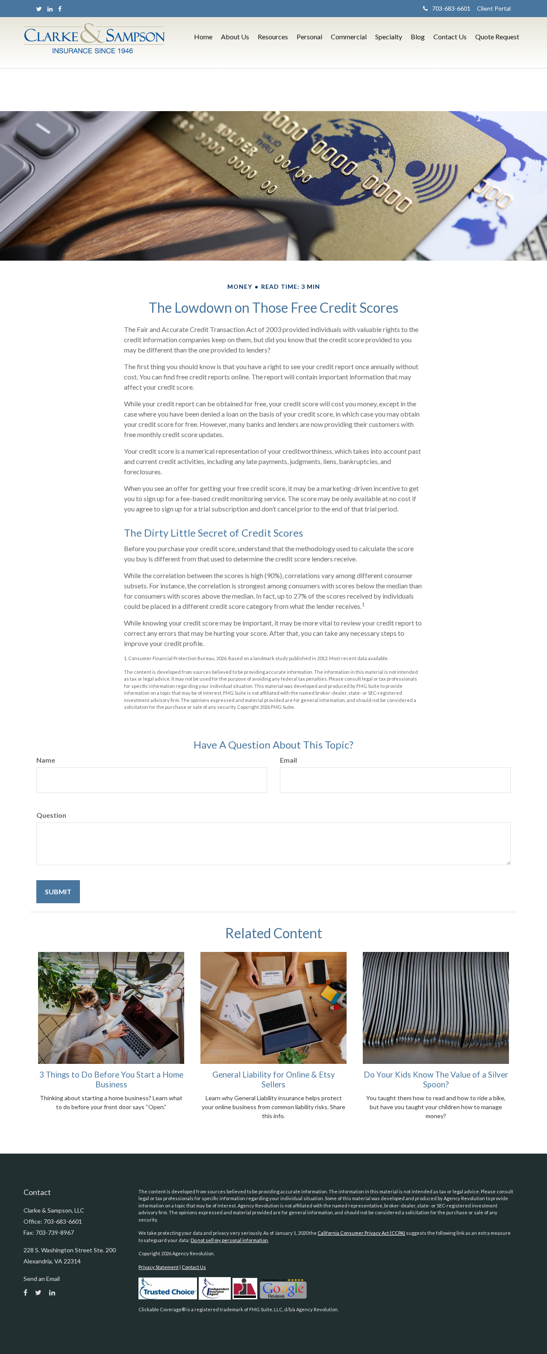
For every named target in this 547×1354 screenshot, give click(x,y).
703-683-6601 (451, 8)
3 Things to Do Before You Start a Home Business (111, 1079)
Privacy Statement (158, 1267)
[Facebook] (60, 8)
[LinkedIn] (50, 8)
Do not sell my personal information (229, 1240)
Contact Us (194, 1267)
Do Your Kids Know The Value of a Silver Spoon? (436, 1079)
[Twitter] (39, 8)
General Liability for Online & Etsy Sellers (273, 1079)
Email (288, 760)
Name (45, 760)
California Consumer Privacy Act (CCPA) (361, 1233)
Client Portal (491, 8)
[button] (235, 36)
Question (51, 815)
